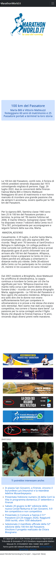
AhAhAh (33, 549)
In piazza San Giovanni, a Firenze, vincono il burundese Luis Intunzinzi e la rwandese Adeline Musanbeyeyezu (29, 490)
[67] (28, 388)
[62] (28, 373)
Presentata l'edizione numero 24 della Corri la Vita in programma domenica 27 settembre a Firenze (30, 499)
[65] (28, 416)
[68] (28, 430)
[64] (28, 402)
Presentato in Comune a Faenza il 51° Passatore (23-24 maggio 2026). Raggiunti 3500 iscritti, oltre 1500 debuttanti (27, 517)
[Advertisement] (28, 70)
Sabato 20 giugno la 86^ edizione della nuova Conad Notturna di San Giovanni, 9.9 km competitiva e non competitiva (28, 508)
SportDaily (23, 549)
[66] (28, 359)
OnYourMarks (46, 546)
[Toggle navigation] (53, 3)
